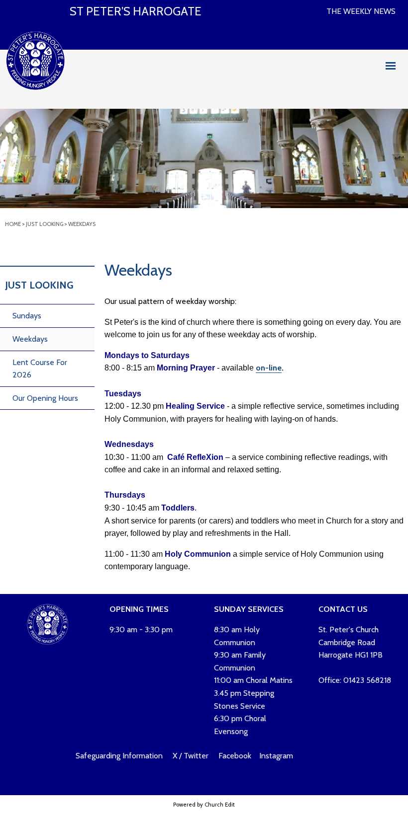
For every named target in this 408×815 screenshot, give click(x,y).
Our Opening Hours (45, 398)
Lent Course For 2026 (39, 369)
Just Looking (39, 285)
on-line (269, 367)
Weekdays (82, 224)
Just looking (44, 224)
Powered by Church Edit (204, 804)
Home (13, 224)
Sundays (26, 315)
